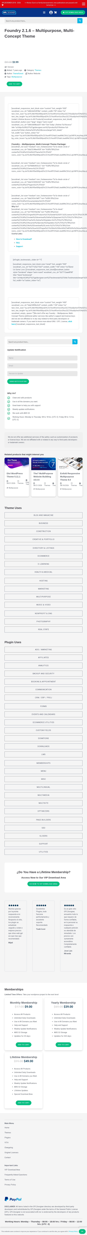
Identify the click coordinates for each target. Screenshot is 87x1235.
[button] (84, 4)
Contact (8, 1157)
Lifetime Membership (23, 1057)
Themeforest (18, 73)
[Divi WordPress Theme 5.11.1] (17, 464)
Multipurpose (16, 77)
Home (7, 1128)
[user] (51, 12)
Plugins (8, 1138)
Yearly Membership (63, 1002)
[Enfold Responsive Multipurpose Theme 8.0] (70, 464)
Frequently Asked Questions (16, 1175)
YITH (6, 1142)
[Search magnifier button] (79, 20)
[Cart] (55, 12)
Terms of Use (10, 1180)
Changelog (9, 1147)
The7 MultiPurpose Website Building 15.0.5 (43, 476)
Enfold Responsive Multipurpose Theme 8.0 (70, 476)
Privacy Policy (10, 1185)
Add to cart (14, 84)
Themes (38, 70)
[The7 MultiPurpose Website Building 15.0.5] (43, 464)
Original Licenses (11, 1152)
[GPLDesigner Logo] (9, 12)
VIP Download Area (12, 1170)
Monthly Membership (23, 1002)
